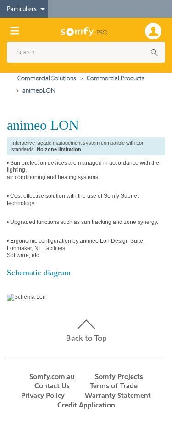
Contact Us (52, 386)
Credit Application (86, 405)
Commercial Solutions (46, 78)
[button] (83, 52)
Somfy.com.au (52, 376)
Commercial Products (115, 78)
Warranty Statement (118, 395)
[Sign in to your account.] (155, 30)
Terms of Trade (114, 386)
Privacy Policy (43, 395)
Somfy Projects (119, 376)
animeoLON (38, 90)
